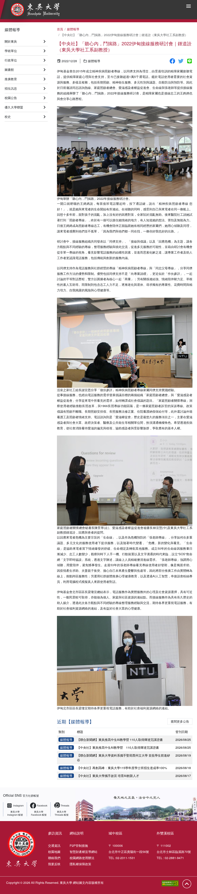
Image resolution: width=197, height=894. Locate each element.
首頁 (60, 29)
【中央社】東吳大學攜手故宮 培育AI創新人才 (108, 775)
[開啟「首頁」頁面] (32, 9)
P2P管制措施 (79, 845)
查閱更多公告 (180, 721)
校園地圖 (54, 851)
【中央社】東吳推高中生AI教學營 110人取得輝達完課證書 (118, 747)
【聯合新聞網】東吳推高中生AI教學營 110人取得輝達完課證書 (120, 739)
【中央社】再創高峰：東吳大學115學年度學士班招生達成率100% (122, 768)
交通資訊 (54, 845)
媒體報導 (12, 29)
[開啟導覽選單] (188, 6)
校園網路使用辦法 (82, 858)
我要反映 (54, 864)
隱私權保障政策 (80, 864)
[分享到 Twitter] (181, 61)
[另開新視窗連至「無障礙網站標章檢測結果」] (170, 883)
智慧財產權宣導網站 (83, 851)
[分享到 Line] (189, 61)
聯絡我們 (54, 858)
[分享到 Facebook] (172, 61)
